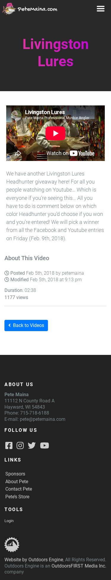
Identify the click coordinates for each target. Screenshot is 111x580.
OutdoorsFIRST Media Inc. (79, 566)
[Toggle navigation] (101, 8)
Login (9, 521)
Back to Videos (28, 325)
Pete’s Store (17, 497)
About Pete (16, 481)
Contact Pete (18, 489)
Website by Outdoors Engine (33, 559)
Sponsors (15, 474)
